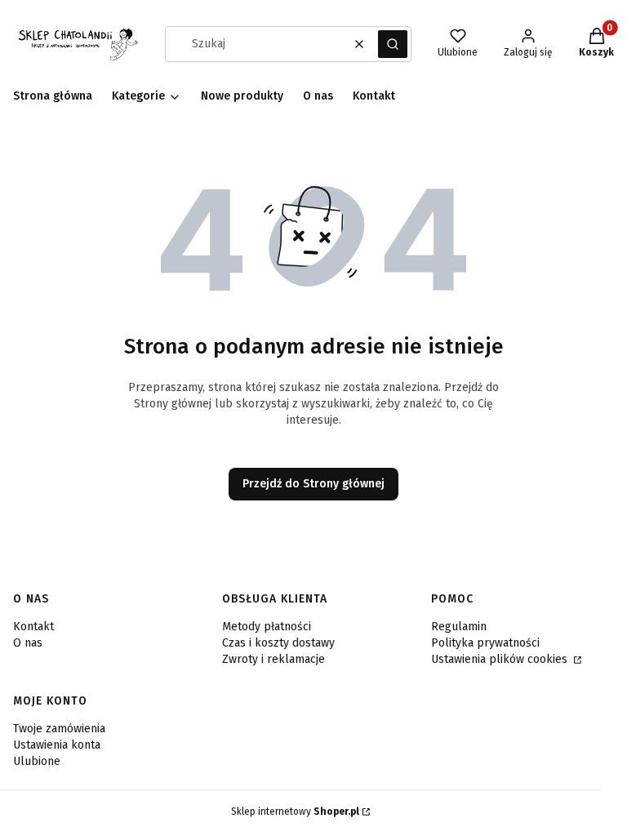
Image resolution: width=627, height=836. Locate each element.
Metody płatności (266, 627)
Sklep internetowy (295, 811)
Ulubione (36, 761)
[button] (392, 44)
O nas (27, 643)
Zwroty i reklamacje (273, 659)
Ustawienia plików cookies (501, 659)
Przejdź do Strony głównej (313, 484)
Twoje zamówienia (59, 729)
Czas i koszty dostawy (278, 643)
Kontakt (33, 627)
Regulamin (459, 627)
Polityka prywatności (485, 643)
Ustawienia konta (56, 745)
